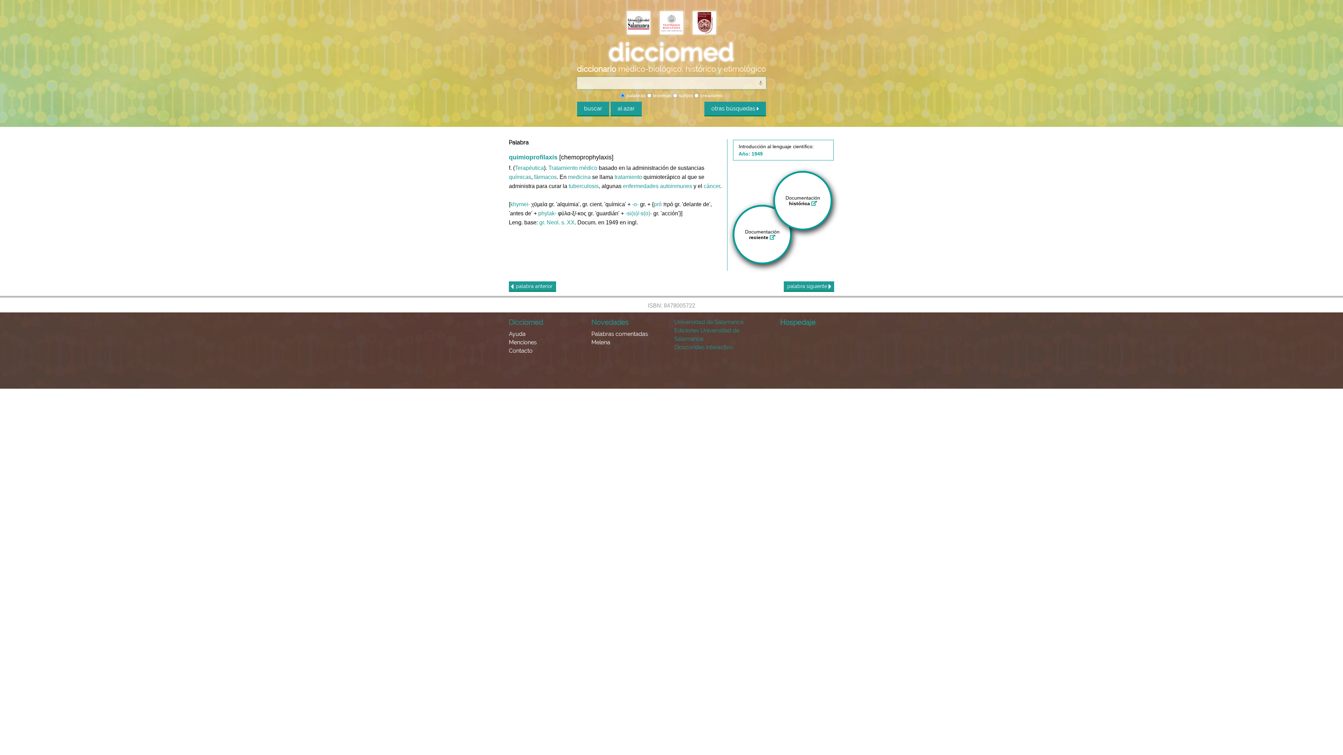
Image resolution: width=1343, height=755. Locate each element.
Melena (600, 342)
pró (658, 204)
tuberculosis (584, 186)
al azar (626, 108)
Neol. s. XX (561, 222)
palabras (635, 95)
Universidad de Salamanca (709, 322)
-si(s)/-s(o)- (638, 213)
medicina (579, 177)
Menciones (523, 342)
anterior (534, 286)
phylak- (547, 213)
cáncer (712, 186)
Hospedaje (798, 322)
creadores (711, 95)
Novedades (610, 322)
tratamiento (628, 177)
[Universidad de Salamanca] (671, 23)
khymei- (520, 204)
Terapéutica (529, 168)
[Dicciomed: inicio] (671, 52)
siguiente (808, 286)
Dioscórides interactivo (703, 347)
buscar (593, 108)
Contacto (521, 350)
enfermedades (641, 186)
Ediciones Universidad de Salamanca (706, 334)
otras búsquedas (734, 108)
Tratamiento (563, 168)
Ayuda (517, 334)
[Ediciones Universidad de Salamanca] (638, 23)
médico (588, 168)
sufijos (685, 95)
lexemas (662, 95)
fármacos (545, 177)
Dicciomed (526, 322)
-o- (635, 204)
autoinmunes (676, 186)
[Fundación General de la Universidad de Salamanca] (704, 23)
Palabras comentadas (619, 334)
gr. (542, 222)
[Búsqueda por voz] (761, 83)
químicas (520, 177)
